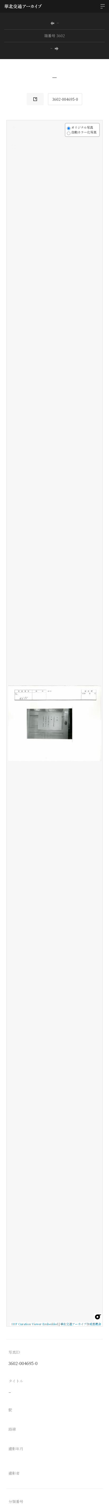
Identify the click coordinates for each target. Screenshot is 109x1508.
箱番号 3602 (54, 35)
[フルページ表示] (14, 147)
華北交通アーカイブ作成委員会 (80, 1324)
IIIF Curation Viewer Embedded (34, 1324)
